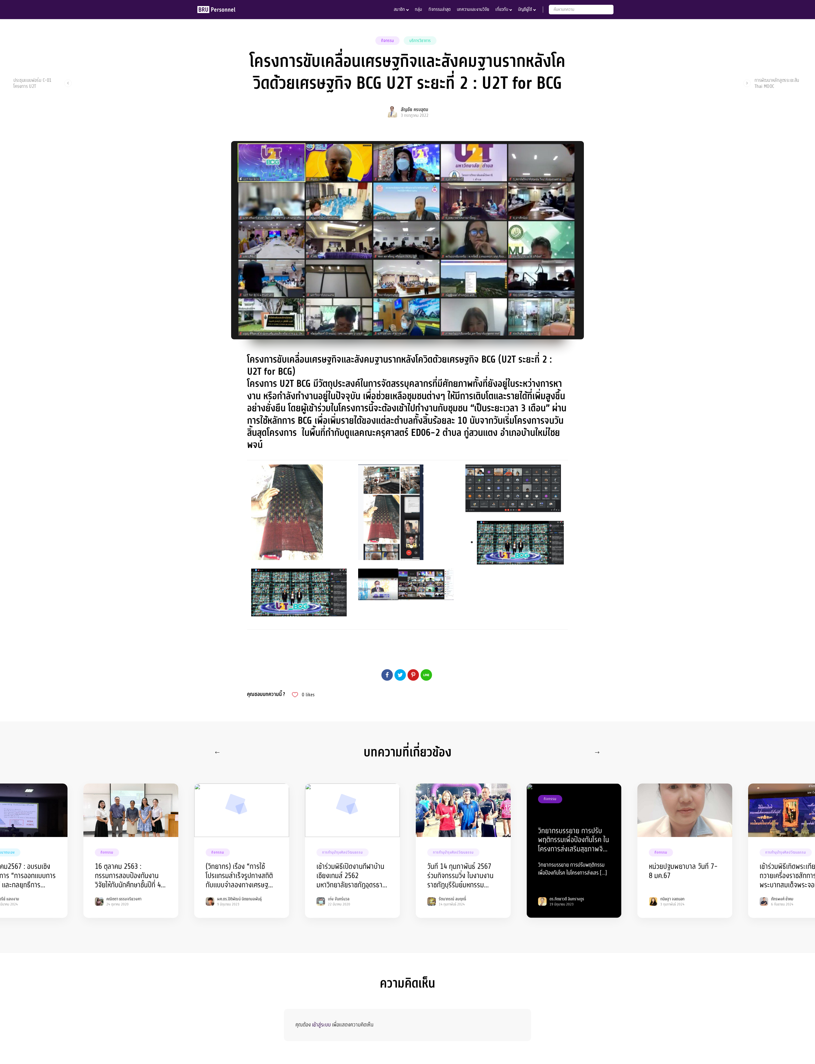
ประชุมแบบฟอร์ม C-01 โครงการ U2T (32, 83)
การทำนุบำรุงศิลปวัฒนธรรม (342, 852)
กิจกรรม (387, 41)
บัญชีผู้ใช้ (525, 9)
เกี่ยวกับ (501, 9)
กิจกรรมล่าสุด (439, 9)
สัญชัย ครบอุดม (414, 109)
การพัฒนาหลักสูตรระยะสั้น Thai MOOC (777, 83)
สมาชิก (399, 9)
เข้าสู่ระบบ (321, 1025)
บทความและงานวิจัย (473, 9)
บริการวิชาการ (420, 41)
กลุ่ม (418, 9)
